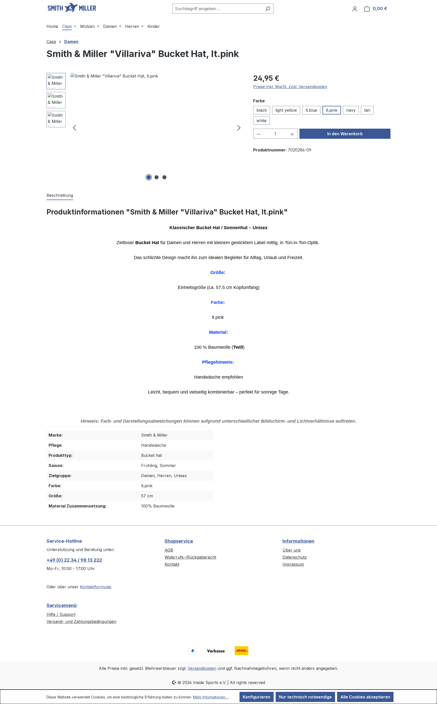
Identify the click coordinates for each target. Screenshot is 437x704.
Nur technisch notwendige (305, 696)
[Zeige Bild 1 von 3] (149, 177)
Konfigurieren (256, 696)
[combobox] (217, 9)
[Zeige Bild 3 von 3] (164, 177)
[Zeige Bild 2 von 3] (157, 177)
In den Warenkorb (345, 133)
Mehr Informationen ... (211, 697)
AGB (169, 550)
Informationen (298, 541)
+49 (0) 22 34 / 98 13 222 (74, 560)
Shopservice (179, 541)
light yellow (286, 110)
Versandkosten (202, 668)
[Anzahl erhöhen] (292, 134)
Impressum (293, 564)
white (261, 120)
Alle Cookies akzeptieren (365, 696)
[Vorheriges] (74, 127)
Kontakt (172, 564)
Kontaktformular (95, 586)
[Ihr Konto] (355, 9)
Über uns (291, 550)
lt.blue (311, 110)
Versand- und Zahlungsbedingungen (81, 621)
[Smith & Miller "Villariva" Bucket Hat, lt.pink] (157, 127)
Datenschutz (294, 557)
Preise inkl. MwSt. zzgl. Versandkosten (290, 86)
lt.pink (331, 110)
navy (351, 110)
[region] (144, 127)
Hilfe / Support (61, 614)
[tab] (60, 195)
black (261, 110)
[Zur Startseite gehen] (72, 7)
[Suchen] (268, 9)
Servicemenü (62, 605)
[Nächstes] (239, 127)
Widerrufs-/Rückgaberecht (190, 557)
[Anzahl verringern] (258, 134)
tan (367, 110)
